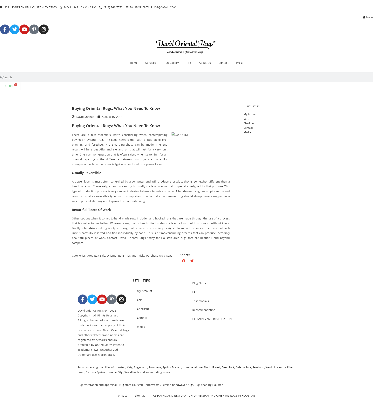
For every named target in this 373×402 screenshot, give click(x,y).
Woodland (131, 372)
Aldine (198, 367)
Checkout (249, 123)
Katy (129, 367)
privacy (122, 395)
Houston (120, 367)
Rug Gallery (171, 63)
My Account (250, 114)
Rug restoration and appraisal (97, 385)
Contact (223, 63)
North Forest (212, 367)
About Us (205, 63)
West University (276, 367)
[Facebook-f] (5, 29)
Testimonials (200, 301)
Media (247, 132)
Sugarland (140, 367)
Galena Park (243, 367)
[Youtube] (24, 29)
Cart (246, 118)
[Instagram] (44, 29)
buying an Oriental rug (87, 140)
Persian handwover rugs (177, 385)
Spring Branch (172, 367)
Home (134, 63)
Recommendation (203, 310)
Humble (188, 367)
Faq (188, 63)
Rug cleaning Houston (209, 385)
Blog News (199, 283)
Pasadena (155, 367)
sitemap (140, 395)
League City (114, 372)
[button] (184, 260)
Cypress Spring (95, 372)
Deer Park (228, 367)
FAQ (195, 292)
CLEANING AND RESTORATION (212, 319)
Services (150, 63)
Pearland (258, 367)
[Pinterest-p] (34, 29)
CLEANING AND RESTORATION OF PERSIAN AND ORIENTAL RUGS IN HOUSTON (204, 395)
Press (239, 63)
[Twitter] (14, 29)
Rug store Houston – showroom (139, 385)
